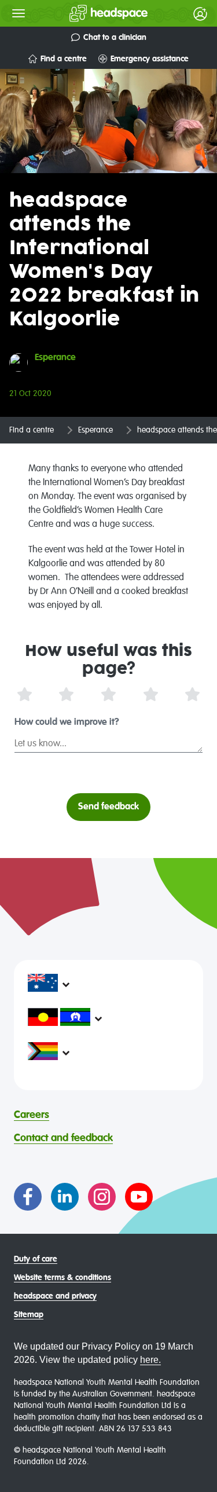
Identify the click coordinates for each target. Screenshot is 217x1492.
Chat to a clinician (114, 38)
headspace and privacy (55, 1296)
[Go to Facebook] (28, 1197)
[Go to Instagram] (102, 1197)
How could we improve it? (66, 722)
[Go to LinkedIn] (65, 1197)
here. (150, 1360)
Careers (31, 1115)
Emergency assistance (150, 59)
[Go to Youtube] (139, 1197)
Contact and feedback (63, 1138)
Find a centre (64, 59)
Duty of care (35, 1259)
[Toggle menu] (18, 13)
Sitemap (28, 1315)
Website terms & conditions (62, 1278)
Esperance (95, 430)
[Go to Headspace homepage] (85, 13)
